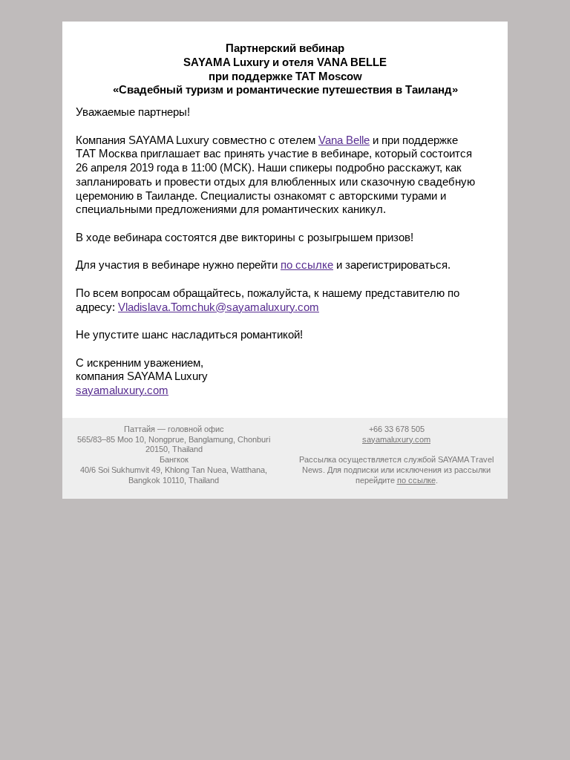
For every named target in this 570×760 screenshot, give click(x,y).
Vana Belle (344, 140)
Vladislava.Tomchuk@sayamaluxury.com (218, 307)
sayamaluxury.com (122, 390)
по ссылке (307, 264)
